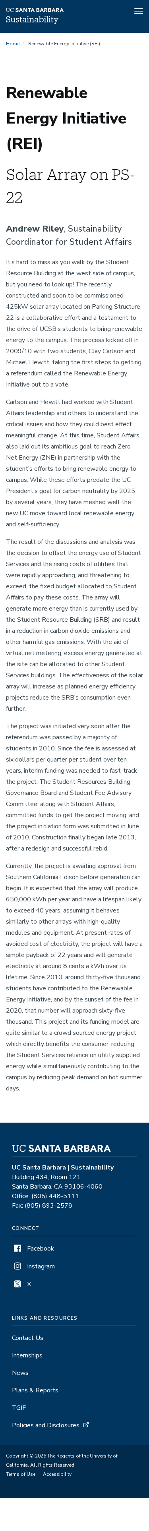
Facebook (39, 1248)
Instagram (40, 1266)
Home (12, 44)
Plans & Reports (35, 1390)
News (20, 1373)
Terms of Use (20, 1474)
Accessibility (57, 1474)
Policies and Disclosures (45, 1425)
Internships (27, 1355)
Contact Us (27, 1338)
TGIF (19, 1407)
